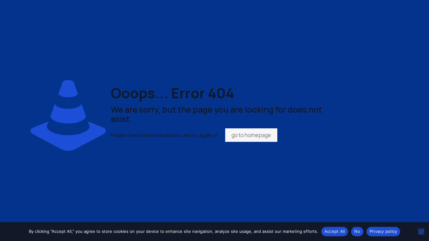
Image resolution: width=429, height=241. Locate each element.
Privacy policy (383, 231)
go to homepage (251, 135)
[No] (421, 231)
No (357, 231)
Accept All (334, 231)
